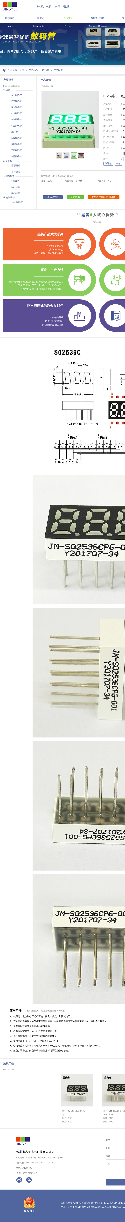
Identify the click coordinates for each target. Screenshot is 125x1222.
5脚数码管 (16, 138)
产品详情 (58, 70)
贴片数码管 (17, 202)
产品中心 (68, 18)
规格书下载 (53, 197)
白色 (118, 163)
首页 (21, 70)
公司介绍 (39, 18)
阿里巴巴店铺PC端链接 (103, 197)
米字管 (14, 131)
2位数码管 (16, 101)
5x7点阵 (15, 180)
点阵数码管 (9, 176)
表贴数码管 (9, 197)
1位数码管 (16, 94)
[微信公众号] (29, 1180)
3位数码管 (16, 107)
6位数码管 (16, 125)
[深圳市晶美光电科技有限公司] (10, 6)
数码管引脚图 (97, 18)
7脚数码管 (16, 150)
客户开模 (16, 171)
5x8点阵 (15, 187)
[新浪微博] (19, 1180)
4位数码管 (16, 113)
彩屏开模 (7, 161)
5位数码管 (16, 119)
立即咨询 (75, 197)
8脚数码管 (16, 156)
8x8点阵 (15, 193)
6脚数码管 (16, 144)
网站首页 (9, 18)
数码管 (45, 70)
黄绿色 (108, 163)
